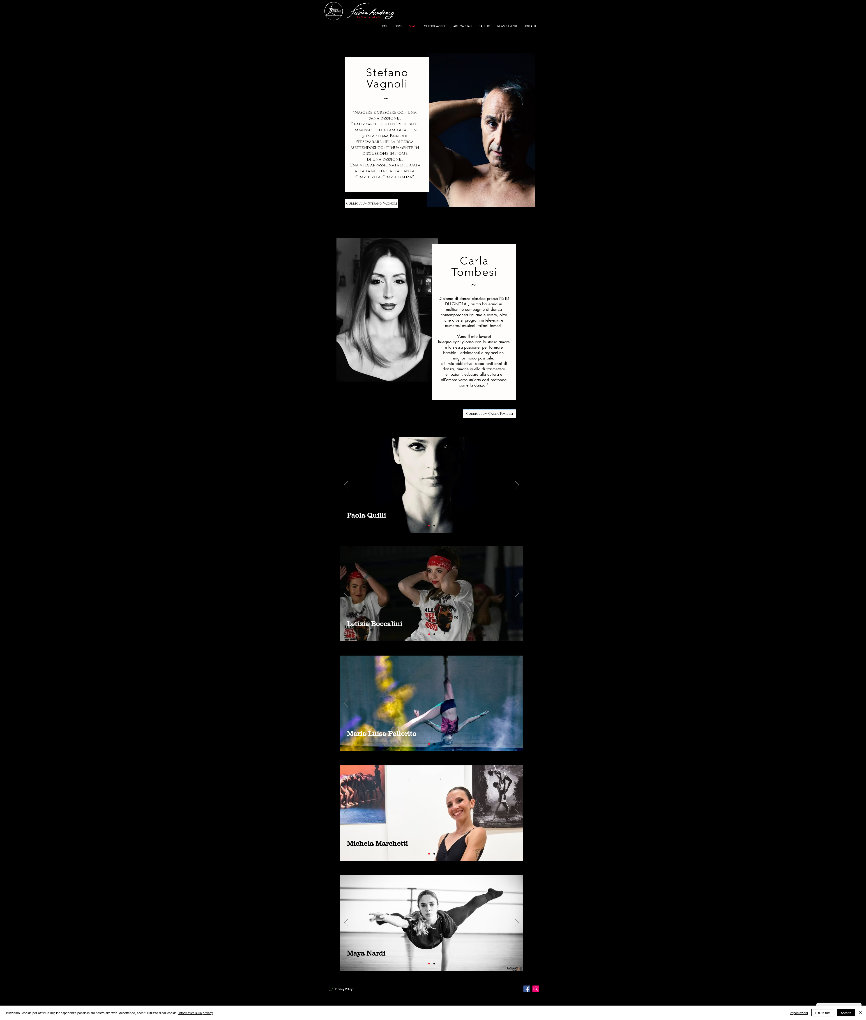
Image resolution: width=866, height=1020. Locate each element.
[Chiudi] (860, 1012)
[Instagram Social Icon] (535, 988)
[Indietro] (346, 485)
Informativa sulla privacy (195, 1013)
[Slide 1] (429, 526)
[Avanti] (517, 485)
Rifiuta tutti (822, 1013)
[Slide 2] (434, 526)
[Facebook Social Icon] (526, 988)
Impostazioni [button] (799, 1013)
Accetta (846, 1013)
